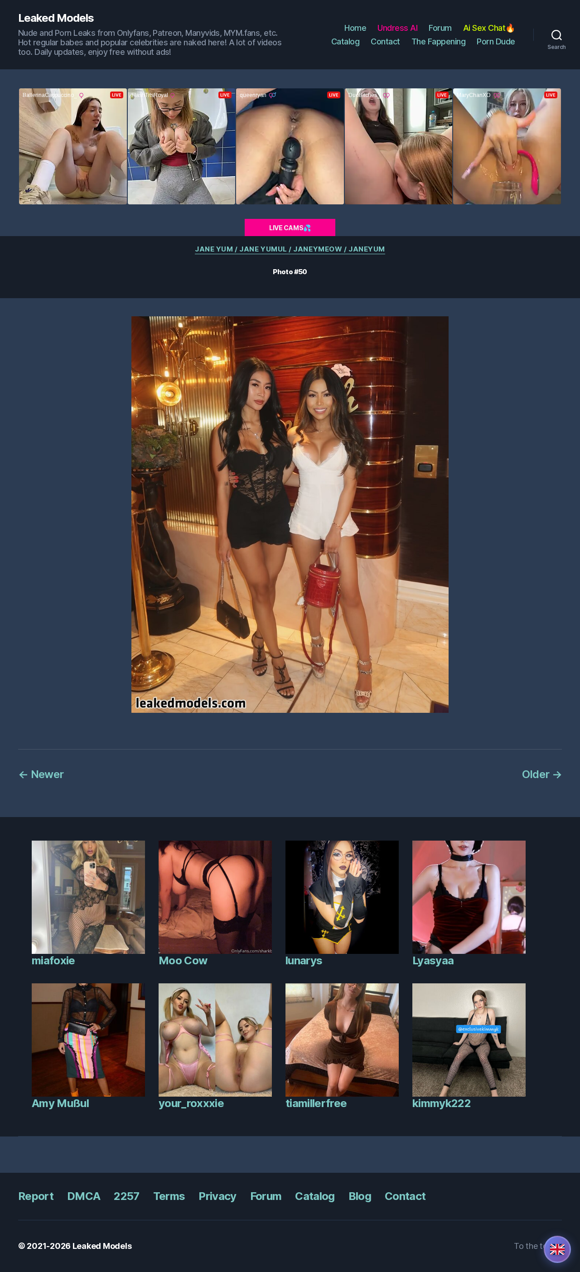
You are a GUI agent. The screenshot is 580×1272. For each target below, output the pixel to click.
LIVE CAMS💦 (290, 228)
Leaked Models (56, 18)
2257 (126, 1196)
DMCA (83, 1196)
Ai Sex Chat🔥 (489, 28)
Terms (169, 1196)
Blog (359, 1196)
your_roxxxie (191, 1103)
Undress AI (397, 28)
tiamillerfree (316, 1103)
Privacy (217, 1196)
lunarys (303, 960)
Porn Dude (496, 41)
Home (355, 28)
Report (35, 1196)
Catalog (345, 41)
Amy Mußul (60, 1103)
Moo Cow (183, 960)
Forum (440, 28)
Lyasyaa (433, 960)
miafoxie (53, 960)
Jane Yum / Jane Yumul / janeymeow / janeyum (290, 249)
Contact (385, 41)
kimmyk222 (441, 1103)
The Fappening (438, 41)
